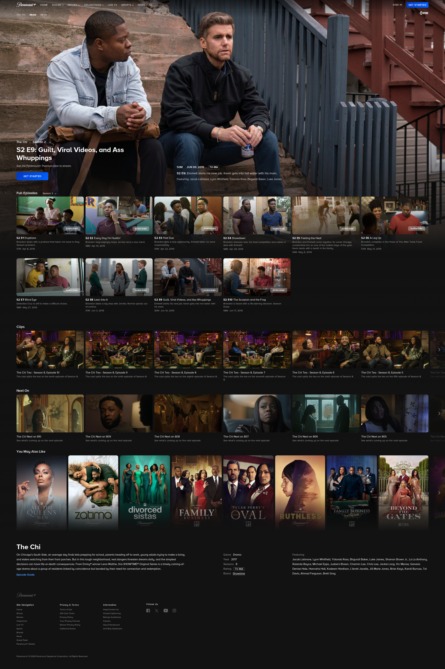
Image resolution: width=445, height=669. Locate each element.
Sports (20, 629)
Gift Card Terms (67, 613)
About (33, 15)
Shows (20, 613)
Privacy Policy (66, 617)
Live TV (112, 5)
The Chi (21, 15)
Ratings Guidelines (112, 617)
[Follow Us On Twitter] (157, 610)
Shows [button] (57, 5)
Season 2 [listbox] (48, 193)
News (141, 5)
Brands (20, 633)
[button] (50, 355)
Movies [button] (73, 5)
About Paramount (111, 625)
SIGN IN (397, 5)
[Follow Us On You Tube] (166, 610)
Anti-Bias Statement (112, 629)
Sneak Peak (22, 640)
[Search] (150, 5)
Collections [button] (93, 5)
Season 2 (39, 142)
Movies (20, 617)
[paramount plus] (26, 4)
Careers (107, 621)
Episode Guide (26, 574)
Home (44, 5)
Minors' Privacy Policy (70, 625)
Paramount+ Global (26, 644)
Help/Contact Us (111, 610)
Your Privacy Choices (70, 621)
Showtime (239, 573)
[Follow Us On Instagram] (174, 610)
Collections (22, 621)
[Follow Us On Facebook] (148, 610)
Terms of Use (66, 610)
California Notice (68, 629)
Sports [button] (126, 5)
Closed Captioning (112, 613)
